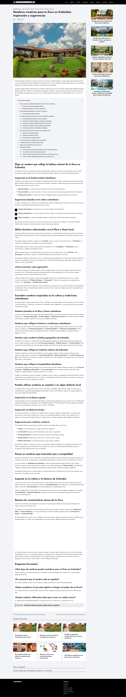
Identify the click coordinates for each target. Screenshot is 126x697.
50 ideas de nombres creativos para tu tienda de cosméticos (70, 614)
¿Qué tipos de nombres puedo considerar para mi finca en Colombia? (40, 149)
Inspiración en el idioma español (31, 133)
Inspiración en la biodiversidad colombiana (33, 106)
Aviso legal (66, 684)
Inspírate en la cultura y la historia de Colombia (31, 142)
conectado (30, 671)
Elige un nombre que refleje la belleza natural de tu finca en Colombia (37, 104)
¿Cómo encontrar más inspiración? (31, 113)
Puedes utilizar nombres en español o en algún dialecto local (35, 130)
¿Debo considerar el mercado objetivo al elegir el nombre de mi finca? (40, 154)
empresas (105, 2)
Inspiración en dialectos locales (30, 135)
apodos (92, 2)
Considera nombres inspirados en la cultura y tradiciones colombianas (37, 116)
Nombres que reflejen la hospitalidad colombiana (35, 128)
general (111, 2)
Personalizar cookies (68, 688)
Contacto (65, 686)
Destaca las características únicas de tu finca (31, 145)
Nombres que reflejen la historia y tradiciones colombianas (37, 121)
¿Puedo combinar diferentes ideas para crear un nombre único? (38, 156)
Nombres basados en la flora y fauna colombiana (35, 118)
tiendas (78, 2)
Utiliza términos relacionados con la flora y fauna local (33, 111)
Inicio (66, 2)
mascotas (98, 2)
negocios (72, 2)
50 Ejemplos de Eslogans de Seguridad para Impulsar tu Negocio (29, 614)
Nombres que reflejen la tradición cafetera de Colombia (36, 125)
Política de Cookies (68, 690)
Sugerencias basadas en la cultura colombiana (34, 108)
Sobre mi (66, 693)
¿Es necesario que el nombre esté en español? (34, 152)
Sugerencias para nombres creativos (31, 137)
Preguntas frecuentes (25, 147)
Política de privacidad (68, 691)
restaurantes (85, 2)
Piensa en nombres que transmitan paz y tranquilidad (33, 140)
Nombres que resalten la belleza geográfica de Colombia (37, 123)
